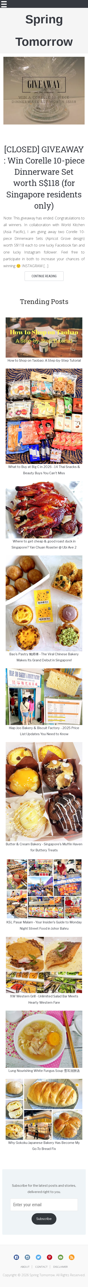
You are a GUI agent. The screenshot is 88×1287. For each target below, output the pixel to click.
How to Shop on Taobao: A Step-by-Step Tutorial (44, 360)
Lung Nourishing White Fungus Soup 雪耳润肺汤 (44, 1071)
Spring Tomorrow (44, 30)
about (25, 1266)
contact (41, 1266)
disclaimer (60, 1266)
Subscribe (44, 1219)
